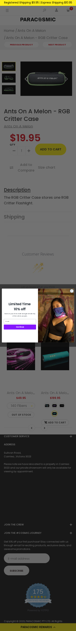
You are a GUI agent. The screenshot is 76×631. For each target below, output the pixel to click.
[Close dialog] (71, 291)
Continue (20, 327)
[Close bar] (73, 2)
